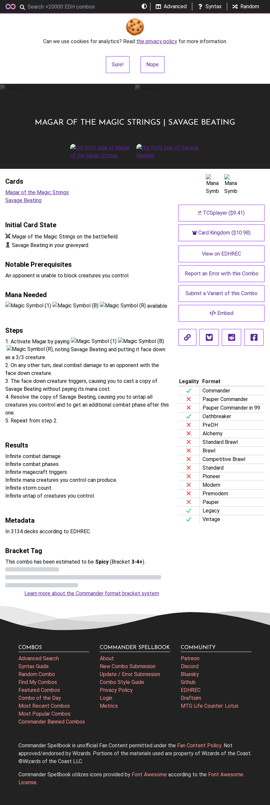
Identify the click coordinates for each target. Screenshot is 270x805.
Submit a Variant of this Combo (221, 293)
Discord (190, 666)
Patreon (190, 658)
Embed (225, 313)
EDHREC (191, 690)
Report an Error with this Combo (221, 273)
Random (249, 6)
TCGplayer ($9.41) (224, 213)
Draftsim (191, 698)
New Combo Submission (127, 666)
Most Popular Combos (44, 714)
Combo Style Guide (122, 682)
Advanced (175, 6)
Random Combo (36, 674)
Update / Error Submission (130, 674)
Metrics (109, 706)
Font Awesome (149, 774)
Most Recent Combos (44, 706)
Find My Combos (37, 682)
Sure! (118, 64)
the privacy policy (156, 41)
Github (188, 682)
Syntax (213, 6)
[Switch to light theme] (144, 7)
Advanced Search (38, 658)
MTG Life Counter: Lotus (209, 706)
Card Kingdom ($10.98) (224, 233)
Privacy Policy (116, 690)
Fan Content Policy (199, 745)
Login (106, 698)
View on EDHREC (221, 254)
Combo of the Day (39, 698)
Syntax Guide (33, 666)
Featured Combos (39, 690)
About (107, 658)
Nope (152, 64)
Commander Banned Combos (51, 722)
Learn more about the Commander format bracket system (91, 593)
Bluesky (190, 674)
